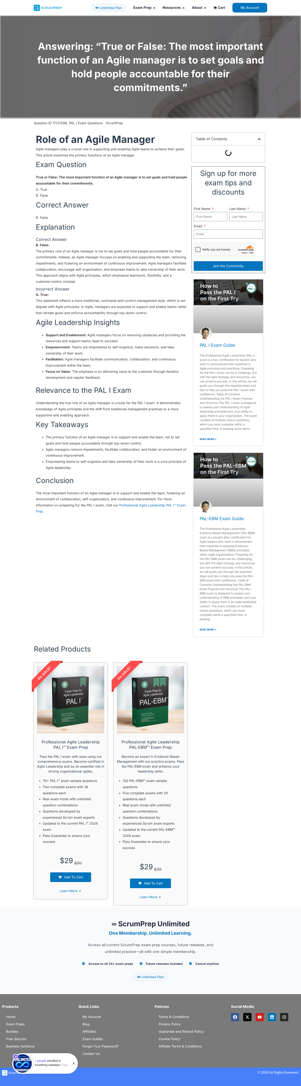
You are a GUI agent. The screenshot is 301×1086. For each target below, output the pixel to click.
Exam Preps (15, 1024)
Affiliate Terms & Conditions (180, 1046)
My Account (92, 1017)
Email (198, 226)
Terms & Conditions (174, 1017)
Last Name (238, 209)
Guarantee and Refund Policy (181, 1031)
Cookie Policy (169, 1039)
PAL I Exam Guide (217, 345)
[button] (259, 139)
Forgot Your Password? (101, 1046)
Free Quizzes (16, 1039)
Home (10, 1017)
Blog (86, 1024)
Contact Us (91, 1054)
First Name (202, 209)
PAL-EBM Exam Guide (222, 518)
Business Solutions (20, 1046)
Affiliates (89, 1031)
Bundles (12, 1031)
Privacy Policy (170, 1024)
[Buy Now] (45, 1063)
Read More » (208, 439)
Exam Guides (93, 1039)
